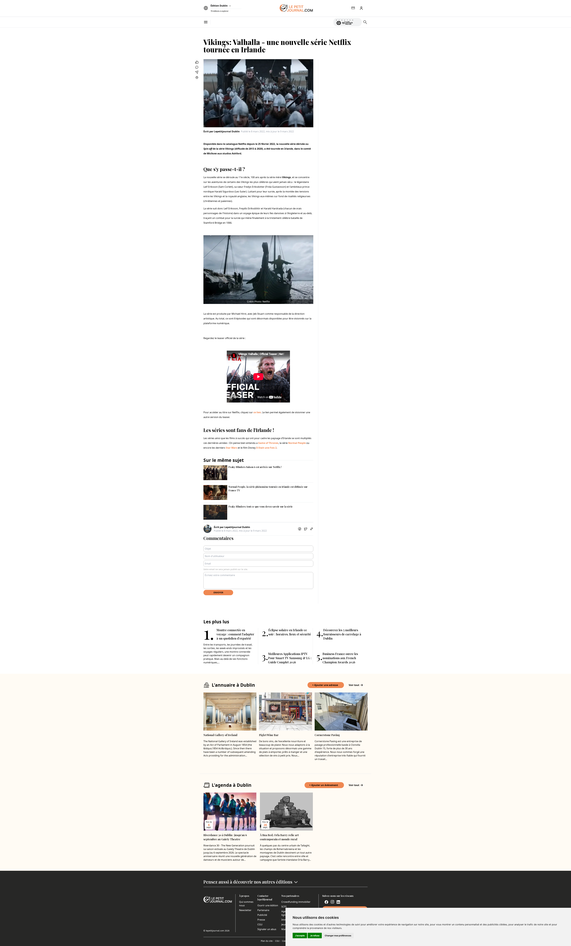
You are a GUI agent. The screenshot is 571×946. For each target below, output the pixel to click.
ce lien (257, 412)
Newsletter (245, 910)
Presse (261, 919)
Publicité (262, 915)
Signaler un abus (266, 929)
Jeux (283, 924)
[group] (357, 21)
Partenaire (263, 910)
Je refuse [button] (314, 935)
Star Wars (231, 447)
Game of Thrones (268, 443)
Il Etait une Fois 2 (266, 447)
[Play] (358, 22)
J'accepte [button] (300, 935)
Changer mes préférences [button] (338, 935)
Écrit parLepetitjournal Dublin (221, 131)
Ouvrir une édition (267, 905)
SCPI (283, 906)
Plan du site (267, 940)
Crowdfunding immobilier (295, 901)
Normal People (297, 443)
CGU (259, 924)
